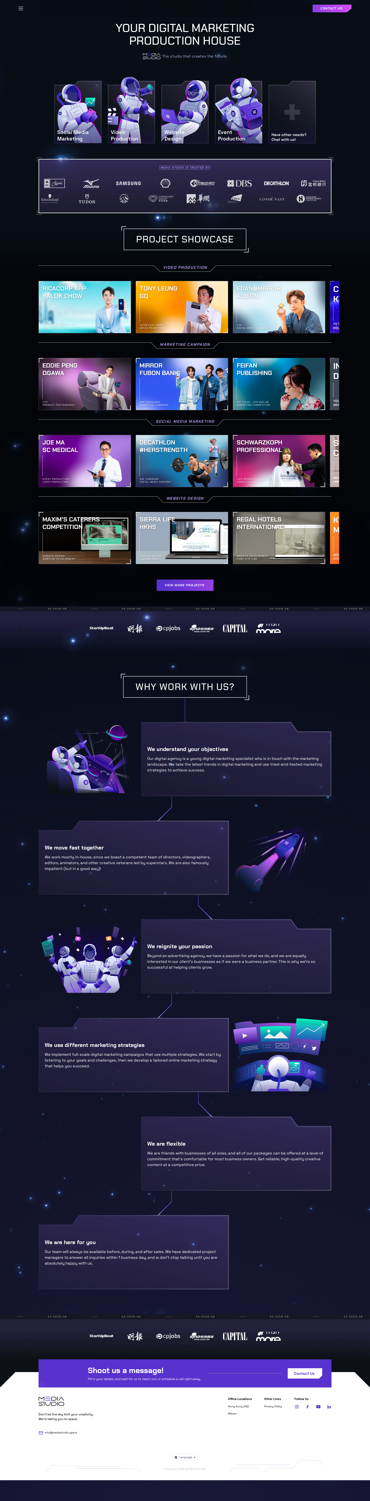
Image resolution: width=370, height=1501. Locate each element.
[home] (185, 8)
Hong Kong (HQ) (238, 1406)
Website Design (185, 498)
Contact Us (304, 1373)
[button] (20, 8)
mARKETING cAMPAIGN (185, 344)
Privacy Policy (273, 1406)
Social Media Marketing (185, 421)
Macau (232, 1413)
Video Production (185, 268)
